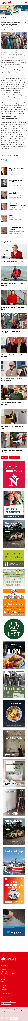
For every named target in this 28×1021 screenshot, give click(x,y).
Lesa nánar (4, 1014)
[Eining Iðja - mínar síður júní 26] (14, 602)
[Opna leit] (21, 2)
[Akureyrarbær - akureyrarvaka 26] (14, 10)
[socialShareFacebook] (2, 160)
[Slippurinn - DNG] (14, 923)
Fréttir (4, 458)
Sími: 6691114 (5, 965)
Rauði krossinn (14, 458)
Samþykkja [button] (14, 1018)
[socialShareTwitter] (6, 160)
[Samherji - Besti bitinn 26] (14, 714)
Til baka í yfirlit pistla (9, 155)
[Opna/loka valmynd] (26, 2)
